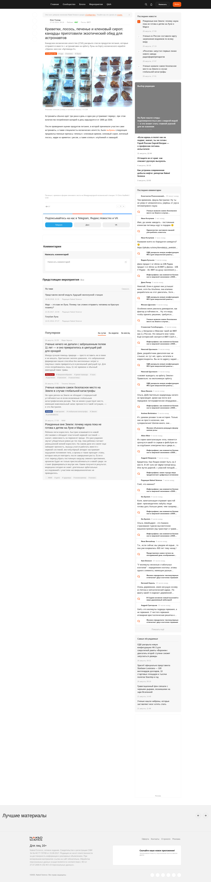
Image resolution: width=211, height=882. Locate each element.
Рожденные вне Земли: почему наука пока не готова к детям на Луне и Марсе (73, 426)
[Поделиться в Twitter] (34, 27)
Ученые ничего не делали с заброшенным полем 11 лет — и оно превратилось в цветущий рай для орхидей (75, 347)
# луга (92, 375)
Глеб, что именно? (146, 484)
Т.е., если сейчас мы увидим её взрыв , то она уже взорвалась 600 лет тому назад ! (157, 546)
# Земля (93, 411)
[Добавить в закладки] (34, 14)
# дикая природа (81, 375)
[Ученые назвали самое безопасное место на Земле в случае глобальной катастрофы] (119, 396)
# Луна (78, 54)
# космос (69, 54)
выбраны (110, 130)
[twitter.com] (152, 875)
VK (116, 225)
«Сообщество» (90, 15)
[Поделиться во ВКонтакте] (34, 39)
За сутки (102, 333)
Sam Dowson (146, 561)
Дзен (87, 225)
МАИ (50, 478)
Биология (50, 375)
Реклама (176, 839)
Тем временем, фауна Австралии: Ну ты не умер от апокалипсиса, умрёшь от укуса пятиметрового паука (158, 203)
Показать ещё (158, 629)
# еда (61, 54)
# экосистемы (74, 378)
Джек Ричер (146, 282)
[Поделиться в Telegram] (34, 33)
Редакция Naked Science (72, 299)
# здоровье (66, 478)
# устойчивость (52, 415)
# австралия (59, 411)
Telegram (58, 225)
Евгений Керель (148, 583)
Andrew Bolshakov (149, 413)
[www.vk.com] (158, 875)
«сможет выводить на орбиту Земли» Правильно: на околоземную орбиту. (155, 377)
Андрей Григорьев (149, 605)
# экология (62, 378)
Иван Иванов (146, 391)
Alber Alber (145, 436)
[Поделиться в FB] (34, 21)
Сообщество (69, 4)
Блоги (82, 4)
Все (82, 280)
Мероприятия (96, 4)
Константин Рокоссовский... (153, 196)
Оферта (145, 839)
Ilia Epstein (145, 497)
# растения (50, 378)
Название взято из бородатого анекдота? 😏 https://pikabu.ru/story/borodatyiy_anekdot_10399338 (157, 245)
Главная (55, 4)
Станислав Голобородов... (152, 327)
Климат (49, 411)
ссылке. (120, 15)
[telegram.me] (174, 875)
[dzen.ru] (168, 875)
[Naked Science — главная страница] (39, 4)
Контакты (155, 839)
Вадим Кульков (147, 260)
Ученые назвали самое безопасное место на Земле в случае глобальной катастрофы (72, 389)
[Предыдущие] (198, 815)
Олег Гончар (55, 20)
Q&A (109, 4)
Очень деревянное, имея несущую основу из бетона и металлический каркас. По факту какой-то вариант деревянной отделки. (157, 590)
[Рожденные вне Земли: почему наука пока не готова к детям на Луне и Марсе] (119, 433)
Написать (163, 4)
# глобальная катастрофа (77, 411)
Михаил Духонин (148, 305)
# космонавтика (80, 478)
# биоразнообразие (64, 375)
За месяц (125, 333)
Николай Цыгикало (149, 349)
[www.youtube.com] (163, 875)
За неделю (113, 333)
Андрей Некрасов (148, 458)
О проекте (165, 839)
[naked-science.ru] (179, 875)
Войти (177, 4)
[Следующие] (206, 815)
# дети (57, 478)
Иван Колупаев (147, 218)
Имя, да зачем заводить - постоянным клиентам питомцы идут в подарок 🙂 (155, 223)
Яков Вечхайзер (148, 541)
